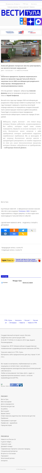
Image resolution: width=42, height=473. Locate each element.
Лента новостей (24, 7)
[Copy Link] (23, 234)
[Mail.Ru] (5, 234)
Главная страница (12, 7)
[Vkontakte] (21, 19)
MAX (28, 211)
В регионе (25, 70)
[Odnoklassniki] (25, 19)
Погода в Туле (17, 281)
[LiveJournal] (31, 230)
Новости (32, 7)
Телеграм (22, 211)
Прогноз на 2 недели (28, 282)
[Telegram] (21, 23)
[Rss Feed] (25, 23)
